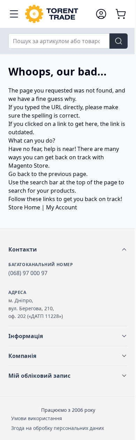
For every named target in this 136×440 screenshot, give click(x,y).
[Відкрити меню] (14, 13)
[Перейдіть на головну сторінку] (57, 14)
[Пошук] (118, 41)
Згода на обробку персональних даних (57, 428)
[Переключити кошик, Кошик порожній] (121, 14)
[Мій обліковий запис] (101, 14)
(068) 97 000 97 (27, 273)
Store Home (24, 207)
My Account (61, 207)
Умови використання (36, 418)
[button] (68, 249)
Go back (19, 174)
